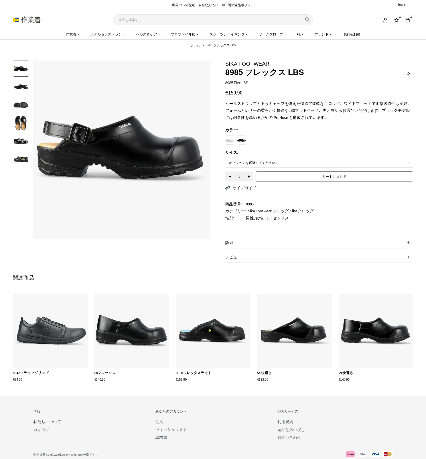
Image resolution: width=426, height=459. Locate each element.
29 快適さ (346, 372)
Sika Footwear (259, 210)
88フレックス (104, 372)
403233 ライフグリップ (31, 372)
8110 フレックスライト (193, 372)
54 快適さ (264, 372)
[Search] (307, 19)
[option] (229, 140)
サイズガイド (244, 187)
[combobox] (213, 19)
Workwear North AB (67, 455)
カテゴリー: (235, 210)
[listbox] (315, 141)
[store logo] (27, 19)
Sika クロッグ (302, 210)
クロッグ (281, 210)
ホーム (195, 45)
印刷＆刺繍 (351, 34)
